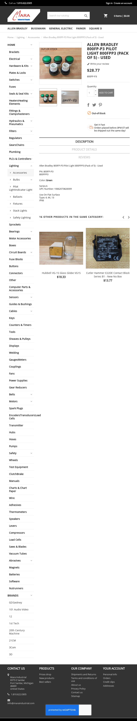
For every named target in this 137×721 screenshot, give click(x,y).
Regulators (15, 138)
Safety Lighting (22, 217)
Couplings (15, 366)
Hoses (12, 439)
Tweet (94, 105)
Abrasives (15, 560)
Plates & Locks (17, 72)
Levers (13, 525)
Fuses (12, 86)
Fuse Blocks (16, 259)
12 (10, 616)
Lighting (14, 165)
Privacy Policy (78, 688)
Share (89, 105)
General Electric (61, 28)
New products (46, 678)
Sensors (14, 297)
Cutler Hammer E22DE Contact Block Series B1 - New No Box (108, 274)
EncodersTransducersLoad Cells (21, 416)
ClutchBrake (16, 474)
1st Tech (14, 623)
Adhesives (15, 505)
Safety (12, 453)
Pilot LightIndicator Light (20, 188)
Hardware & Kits (19, 65)
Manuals (14, 481)
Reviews (84, 157)
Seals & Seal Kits (19, 93)
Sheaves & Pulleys (20, 338)
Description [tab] (84, 142)
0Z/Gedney (15, 602)
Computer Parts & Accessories (19, 288)
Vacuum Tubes (18, 553)
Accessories (20, 172)
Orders (106, 678)
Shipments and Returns (83, 674)
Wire (12, 498)
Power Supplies (18, 380)
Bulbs (16, 179)
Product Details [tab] (84, 149)
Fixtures (17, 203)
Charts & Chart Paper (18, 489)
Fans (12, 373)
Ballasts (17, 196)
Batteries (14, 574)
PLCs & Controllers (20, 158)
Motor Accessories (20, 238)
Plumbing (15, 151)
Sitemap (75, 696)
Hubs (12, 432)
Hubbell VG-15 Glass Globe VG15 (61, 273)
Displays (14, 345)
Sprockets (15, 224)
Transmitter (16, 425)
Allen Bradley (17, 28)
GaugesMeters (17, 359)
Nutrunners (16, 588)
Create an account (123, 3)
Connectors (16, 273)
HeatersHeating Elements (18, 102)
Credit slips (109, 681)
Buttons (13, 266)
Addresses (108, 685)
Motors (13, 401)
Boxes (12, 245)
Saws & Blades (17, 546)
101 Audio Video (18, 609)
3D (10, 654)
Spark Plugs (16, 408)
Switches (14, 79)
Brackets (14, 52)
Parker (81, 28)
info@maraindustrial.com (20, 703)
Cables (13, 311)
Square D (95, 28)
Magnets (14, 567)
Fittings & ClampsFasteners (19, 112)
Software (14, 581)
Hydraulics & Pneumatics (16, 122)
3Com (12, 647)
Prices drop (45, 674)
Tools (12, 332)
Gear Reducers (18, 387)
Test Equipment (18, 467)
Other (12, 280)
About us (76, 684)
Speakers (14, 518)
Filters (12, 131)
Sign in (109, 3)
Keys (12, 318)
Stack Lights (20, 210)
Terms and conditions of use (84, 679)
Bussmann (38, 28)
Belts (12, 394)
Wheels (13, 460)
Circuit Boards (17, 252)
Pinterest (101, 105)
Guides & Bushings (20, 304)
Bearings (14, 231)
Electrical (14, 59)
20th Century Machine (17, 632)
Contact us (77, 692)
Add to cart (106, 92)
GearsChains (16, 145)
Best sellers (45, 681)
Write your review (98, 64)
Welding (14, 352)
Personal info (110, 674)
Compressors (17, 532)
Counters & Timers (20, 325)
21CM (12, 640)
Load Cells (15, 539)
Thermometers (18, 512)
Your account (114, 668)
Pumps (13, 446)
